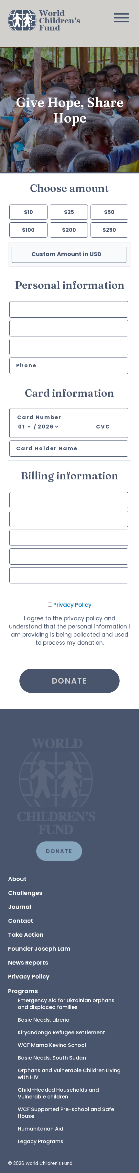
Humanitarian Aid (40, 1128)
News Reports (28, 962)
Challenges (25, 893)
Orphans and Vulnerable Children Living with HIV (70, 1074)
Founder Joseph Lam (39, 948)
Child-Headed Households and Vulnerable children (59, 1093)
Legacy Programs (40, 1141)
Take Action (26, 935)
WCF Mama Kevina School (52, 1045)
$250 (109, 230)
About (17, 879)
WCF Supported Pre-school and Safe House (66, 1113)
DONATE (59, 851)
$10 (28, 212)
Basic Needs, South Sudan (52, 1058)
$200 (69, 230)
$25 (69, 212)
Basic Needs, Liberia (44, 1020)
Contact (20, 921)
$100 (28, 230)
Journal (19, 907)
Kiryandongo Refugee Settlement (61, 1032)
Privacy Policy (72, 605)
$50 (109, 212)
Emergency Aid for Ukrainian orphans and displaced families (67, 1004)
